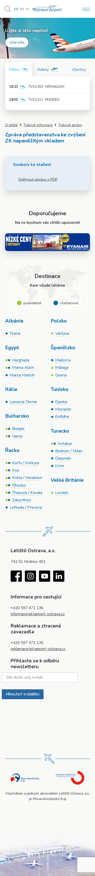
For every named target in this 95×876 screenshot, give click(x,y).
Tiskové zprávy (70, 125)
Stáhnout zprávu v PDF (38, 179)
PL (28, 9)
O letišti (11, 125)
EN (22, 9)
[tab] (18, 69)
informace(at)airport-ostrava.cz (38, 614)
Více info (16, 42)
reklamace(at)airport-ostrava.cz (38, 648)
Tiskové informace (38, 125)
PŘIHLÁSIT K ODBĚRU (23, 694)
